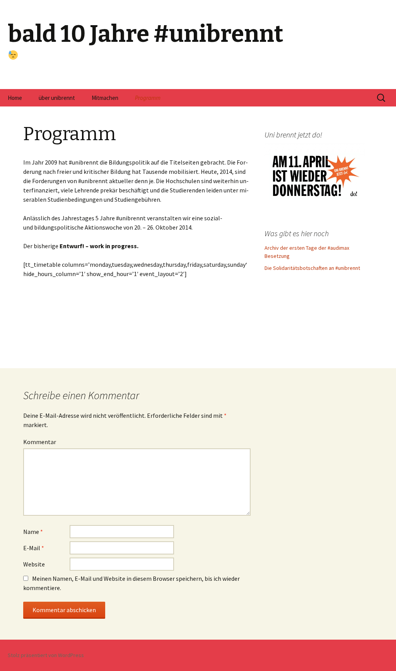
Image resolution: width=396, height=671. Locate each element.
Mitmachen (105, 97)
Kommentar (39, 442)
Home (15, 97)
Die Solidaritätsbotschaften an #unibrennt (312, 267)
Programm (147, 97)
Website (34, 564)
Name (33, 531)
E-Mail (33, 548)
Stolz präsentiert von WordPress (46, 655)
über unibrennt (57, 97)
